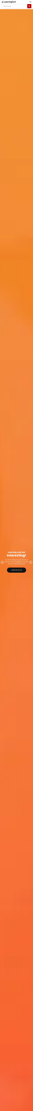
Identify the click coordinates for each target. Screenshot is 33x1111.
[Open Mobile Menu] (30, 2)
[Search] (29, 6)
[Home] (9, 2)
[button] (2, 562)
